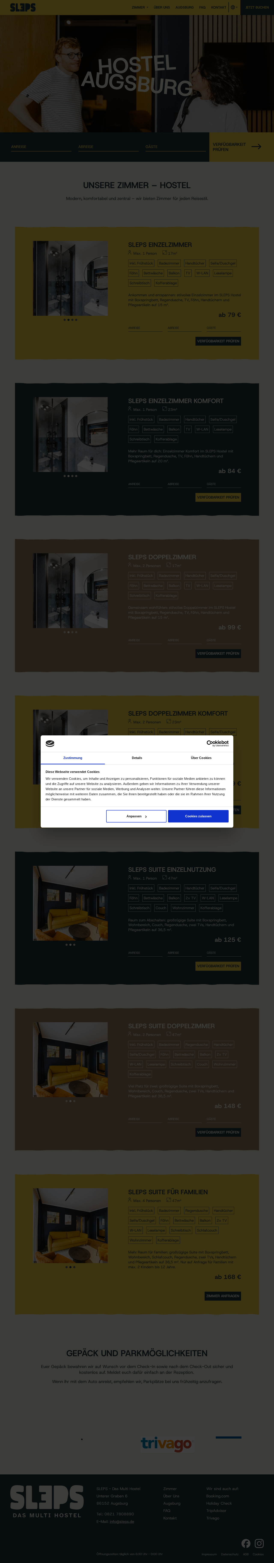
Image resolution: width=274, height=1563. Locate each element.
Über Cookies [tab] (201, 758)
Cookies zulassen (198, 816)
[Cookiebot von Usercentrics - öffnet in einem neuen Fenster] (210, 744)
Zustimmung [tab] (72, 758)
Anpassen (134, 816)
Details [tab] (137, 758)
